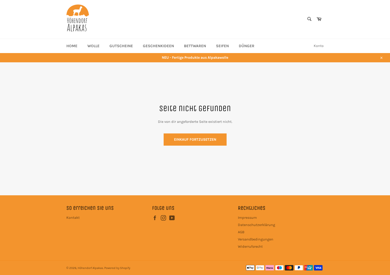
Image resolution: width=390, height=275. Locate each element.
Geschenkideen (158, 46)
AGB (241, 232)
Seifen (222, 46)
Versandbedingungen (255, 239)
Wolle (93, 46)
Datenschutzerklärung (256, 225)
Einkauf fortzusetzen (195, 139)
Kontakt (73, 217)
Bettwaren (195, 46)
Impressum (247, 217)
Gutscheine (121, 46)
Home (71, 46)
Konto (319, 46)
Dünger (246, 46)
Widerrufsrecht (250, 246)
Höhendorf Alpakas (90, 268)
